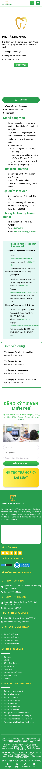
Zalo (33, 767)
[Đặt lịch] (17, 764)
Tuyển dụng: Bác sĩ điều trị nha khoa (20, 379)
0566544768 (17, 228)
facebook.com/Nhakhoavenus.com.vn (24, 292)
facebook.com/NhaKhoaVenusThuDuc (24, 326)
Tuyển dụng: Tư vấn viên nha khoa (18, 352)
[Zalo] (34, 764)
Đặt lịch (16, 767)
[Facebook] (3, 553)
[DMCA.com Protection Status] (6, 565)
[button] (38, 3)
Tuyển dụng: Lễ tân (12, 361)
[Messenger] (25, 764)
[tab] (21, 100)
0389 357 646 (25, 319)
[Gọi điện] (8, 764)
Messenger (26, 767)
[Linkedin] (20, 553)
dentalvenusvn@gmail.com (25, 231)
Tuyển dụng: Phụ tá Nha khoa (17, 370)
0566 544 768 (25, 286)
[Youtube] (15, 553)
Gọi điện (8, 767)
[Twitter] (11, 553)
